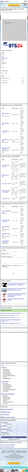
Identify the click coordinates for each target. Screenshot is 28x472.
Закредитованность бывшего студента (9, 323)
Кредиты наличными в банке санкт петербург (14, 456)
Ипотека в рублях (10, 315)
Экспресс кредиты (6, 397)
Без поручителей (6, 398)
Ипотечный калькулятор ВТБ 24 (7, 446)
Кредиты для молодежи (7, 401)
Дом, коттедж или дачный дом (9, 375)
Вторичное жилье (6, 370)
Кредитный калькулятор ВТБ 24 (8, 420)
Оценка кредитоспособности (9, 417)
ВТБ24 (4, 315)
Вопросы (12, 452)
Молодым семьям (6, 372)
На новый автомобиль (7, 386)
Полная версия (11, 439)
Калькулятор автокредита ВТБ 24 (8, 444)
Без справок (5, 383)
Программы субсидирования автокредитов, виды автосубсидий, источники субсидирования (16, 295)
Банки (14, 453)
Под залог (5, 377)
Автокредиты (6, 381)
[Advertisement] (14, 15)
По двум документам (7, 384)
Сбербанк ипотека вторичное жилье (14, 457)
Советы (7, 452)
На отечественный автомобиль (9, 389)
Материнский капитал (7, 373)
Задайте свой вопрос (6, 310)
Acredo (1, 12)
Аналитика (24, 452)
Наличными (5, 395)
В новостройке (6, 369)
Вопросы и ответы (7, 411)
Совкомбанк (5, 317)
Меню (25, 1)
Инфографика (18, 452)
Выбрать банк (17, 439)
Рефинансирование (7, 378)
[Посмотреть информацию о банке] (13, 49)
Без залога (5, 400)
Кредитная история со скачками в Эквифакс (11, 313)
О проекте (4, 450)
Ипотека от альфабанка (14, 454)
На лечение (5, 403)
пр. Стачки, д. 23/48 (6, 183)
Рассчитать (14, 437)
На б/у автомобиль (6, 387)
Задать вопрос (6, 414)
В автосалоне (5, 390)
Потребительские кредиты (8, 393)
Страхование (11, 317)
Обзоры (3, 452)
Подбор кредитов (11, 450)
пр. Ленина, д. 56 (5, 198)
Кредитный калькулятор (8, 409)
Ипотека (4, 367)
